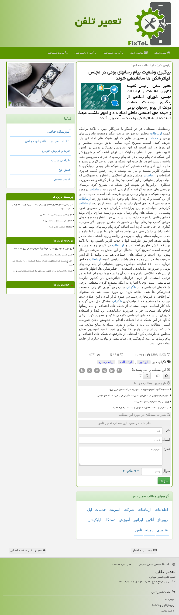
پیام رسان (106, 362)
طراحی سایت (60, 160)
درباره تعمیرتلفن (111, 52)
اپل (89, 510)
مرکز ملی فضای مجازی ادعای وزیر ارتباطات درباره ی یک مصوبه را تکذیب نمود (42, 206)
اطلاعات (161, 510)
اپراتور (143, 362)
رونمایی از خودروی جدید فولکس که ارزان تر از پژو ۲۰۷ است (42, 248)
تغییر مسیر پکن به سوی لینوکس (56, 254)
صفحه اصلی (161, 52)
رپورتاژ (162, 520)
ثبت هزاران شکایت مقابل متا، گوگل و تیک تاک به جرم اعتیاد (141, 407)
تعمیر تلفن (98, 21)
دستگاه (109, 520)
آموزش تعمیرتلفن (84, 52)
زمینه (149, 530)
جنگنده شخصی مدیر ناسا (60, 226)
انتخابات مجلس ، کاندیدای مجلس (47, 141)
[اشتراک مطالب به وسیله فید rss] (82, 370)
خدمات (153, 138)
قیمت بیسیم (62, 179)
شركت (129, 510)
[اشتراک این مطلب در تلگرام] (104, 370)
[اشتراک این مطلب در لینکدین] (112, 370)
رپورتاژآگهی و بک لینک (162, 605)
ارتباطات (156, 133)
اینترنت (114, 510)
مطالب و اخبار (137, 52)
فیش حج (64, 170)
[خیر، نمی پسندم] (147, 375)
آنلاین (150, 520)
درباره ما (169, 599)
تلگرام (131, 287)
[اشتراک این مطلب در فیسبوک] (97, 370)
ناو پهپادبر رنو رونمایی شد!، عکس (56, 214)
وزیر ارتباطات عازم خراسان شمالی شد (151, 401)
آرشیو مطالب (167, 610)
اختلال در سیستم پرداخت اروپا (57, 220)
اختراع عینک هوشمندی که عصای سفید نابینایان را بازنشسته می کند (42, 262)
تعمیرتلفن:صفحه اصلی (26, 550)
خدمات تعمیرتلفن (56, 52)
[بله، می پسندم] (166, 375)
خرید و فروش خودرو (56, 150)
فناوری (162, 530)
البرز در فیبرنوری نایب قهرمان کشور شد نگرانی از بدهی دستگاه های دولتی (133, 395)
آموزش (124, 520)
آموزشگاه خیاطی (58, 131)
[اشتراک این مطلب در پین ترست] (119, 370)
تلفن (138, 530)
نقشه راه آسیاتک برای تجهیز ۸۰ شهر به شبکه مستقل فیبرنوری (139, 389)
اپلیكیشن (94, 520)
